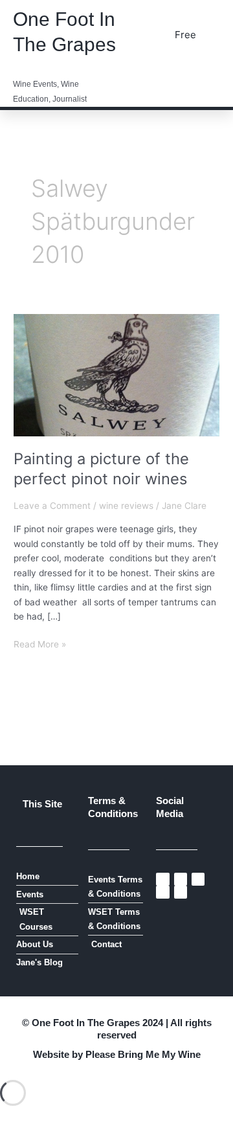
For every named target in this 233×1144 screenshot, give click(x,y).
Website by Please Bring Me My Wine (117, 1054)
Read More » (40, 643)
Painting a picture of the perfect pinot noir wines (101, 468)
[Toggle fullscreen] (80, 1120)
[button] (210, 72)
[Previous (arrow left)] (26, 1137)
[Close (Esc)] (189, 1120)
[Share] (135, 1120)
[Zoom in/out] (26, 1120)
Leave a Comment (52, 505)
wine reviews (126, 505)
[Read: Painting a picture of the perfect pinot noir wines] (116, 374)
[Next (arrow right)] (80, 1137)
